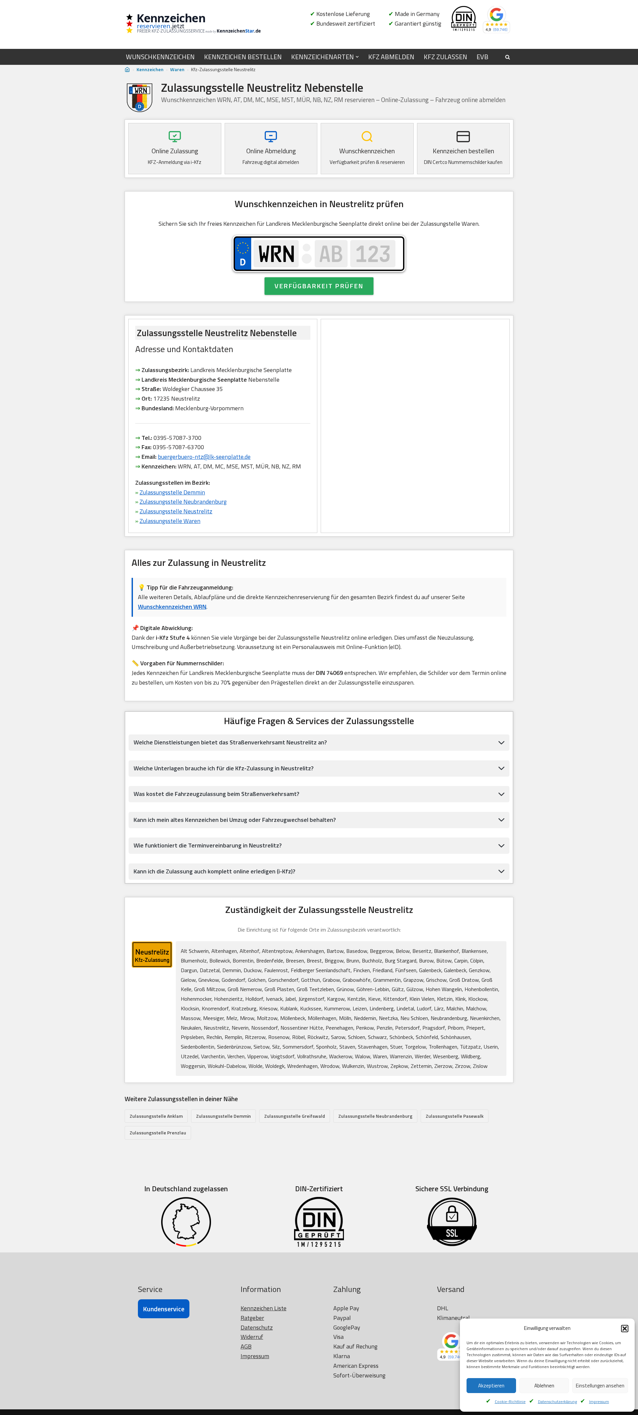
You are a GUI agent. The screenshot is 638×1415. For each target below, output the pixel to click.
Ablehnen (544, 1385)
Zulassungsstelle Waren (170, 520)
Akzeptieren (491, 1385)
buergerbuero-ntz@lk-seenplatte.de (204, 456)
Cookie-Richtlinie (510, 1401)
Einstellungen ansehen (600, 1385)
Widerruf (252, 1336)
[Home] (127, 69)
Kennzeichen (150, 69)
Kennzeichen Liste (263, 1308)
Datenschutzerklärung (557, 1401)
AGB (246, 1346)
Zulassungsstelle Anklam (156, 1115)
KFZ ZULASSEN (445, 57)
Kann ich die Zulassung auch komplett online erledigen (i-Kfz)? (214, 871)
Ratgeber (252, 1317)
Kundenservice (163, 1309)
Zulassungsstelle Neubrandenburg (183, 501)
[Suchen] (507, 57)
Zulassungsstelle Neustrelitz (176, 511)
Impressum (599, 1401)
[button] (624, 1328)
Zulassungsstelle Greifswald (294, 1115)
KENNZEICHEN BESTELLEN (243, 57)
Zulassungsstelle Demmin (172, 492)
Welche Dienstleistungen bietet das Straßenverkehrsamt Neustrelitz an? (230, 742)
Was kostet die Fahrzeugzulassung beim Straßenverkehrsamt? (216, 793)
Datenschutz (257, 1327)
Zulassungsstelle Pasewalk (454, 1115)
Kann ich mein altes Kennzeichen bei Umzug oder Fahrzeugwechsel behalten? (235, 819)
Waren (177, 69)
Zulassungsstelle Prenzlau (158, 1132)
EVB (482, 57)
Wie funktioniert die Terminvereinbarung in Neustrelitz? (208, 845)
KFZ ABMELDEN (391, 57)
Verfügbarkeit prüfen (319, 286)
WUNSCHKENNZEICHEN (160, 57)
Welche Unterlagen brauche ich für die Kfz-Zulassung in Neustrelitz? (224, 768)
